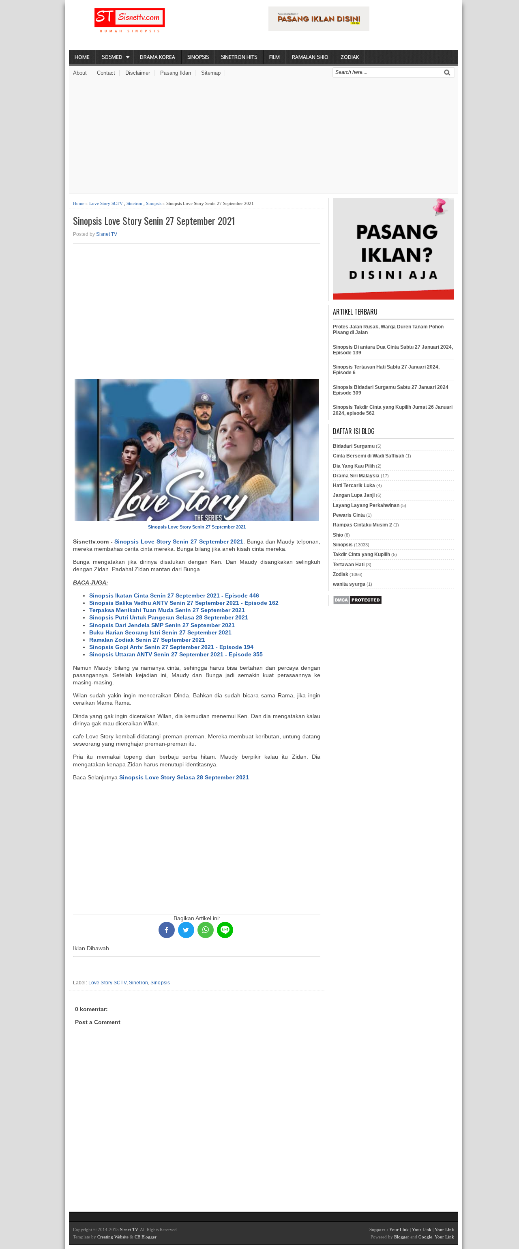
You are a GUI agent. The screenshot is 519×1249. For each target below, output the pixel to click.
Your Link (399, 1229)
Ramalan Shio (310, 57)
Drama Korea (157, 57)
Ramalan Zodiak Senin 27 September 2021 (147, 639)
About (80, 73)
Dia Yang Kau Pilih (354, 466)
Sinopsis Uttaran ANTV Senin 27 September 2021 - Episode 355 (176, 654)
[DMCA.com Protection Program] (357, 603)
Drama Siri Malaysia (356, 476)
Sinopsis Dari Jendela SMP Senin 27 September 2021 (162, 625)
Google (425, 1236)
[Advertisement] (263, 137)
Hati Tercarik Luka (354, 485)
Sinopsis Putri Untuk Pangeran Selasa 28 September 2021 (168, 617)
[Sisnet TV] (130, 26)
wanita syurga (349, 584)
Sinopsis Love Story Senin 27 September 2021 (154, 221)
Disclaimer (137, 73)
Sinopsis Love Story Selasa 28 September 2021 (184, 777)
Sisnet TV (106, 234)
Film (274, 57)
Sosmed (112, 57)
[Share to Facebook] (167, 930)
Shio (338, 535)
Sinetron (134, 203)
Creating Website (113, 1236)
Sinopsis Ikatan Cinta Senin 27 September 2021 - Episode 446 (174, 595)
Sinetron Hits (239, 57)
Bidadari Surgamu (354, 446)
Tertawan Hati (349, 564)
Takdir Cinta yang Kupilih (361, 554)
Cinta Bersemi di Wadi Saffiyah (368, 456)
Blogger (401, 1236)
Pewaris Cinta (349, 515)
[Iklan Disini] (318, 29)
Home (82, 57)
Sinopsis (198, 57)
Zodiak (350, 57)
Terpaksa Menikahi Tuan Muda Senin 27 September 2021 (167, 610)
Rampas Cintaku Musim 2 (362, 525)
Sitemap (211, 73)
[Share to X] (186, 930)
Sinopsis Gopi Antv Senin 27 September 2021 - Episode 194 (171, 647)
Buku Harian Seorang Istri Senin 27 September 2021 (160, 632)
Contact (106, 73)
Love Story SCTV (106, 203)
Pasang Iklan (175, 73)
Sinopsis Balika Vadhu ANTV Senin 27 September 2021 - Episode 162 (184, 603)
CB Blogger (146, 1236)
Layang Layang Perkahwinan (366, 505)
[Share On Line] (225, 930)
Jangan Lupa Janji (354, 495)
